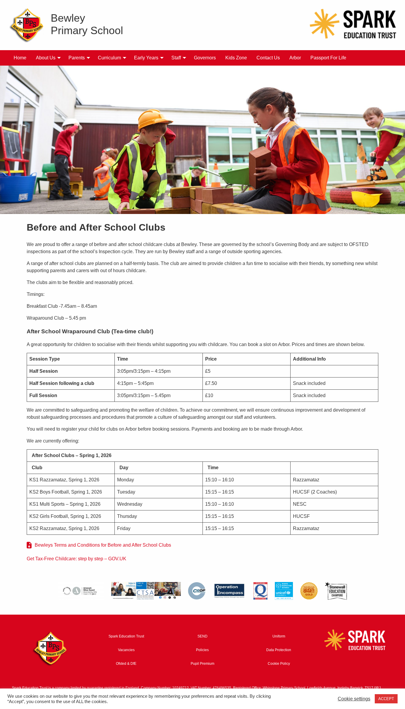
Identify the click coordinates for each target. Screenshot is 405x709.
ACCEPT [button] (386, 699)
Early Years (146, 57)
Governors (205, 57)
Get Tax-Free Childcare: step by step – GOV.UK (76, 558)
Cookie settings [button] (354, 698)
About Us (45, 57)
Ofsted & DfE (126, 664)
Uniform (278, 636)
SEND (202, 636)
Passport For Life (328, 57)
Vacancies (126, 650)
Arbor (295, 57)
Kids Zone (236, 57)
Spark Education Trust (126, 636)
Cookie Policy (279, 664)
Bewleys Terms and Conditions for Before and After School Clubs (103, 545)
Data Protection (278, 650)
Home (20, 57)
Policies (202, 650)
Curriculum (109, 57)
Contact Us (268, 57)
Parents (76, 57)
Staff (176, 57)
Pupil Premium (202, 664)
